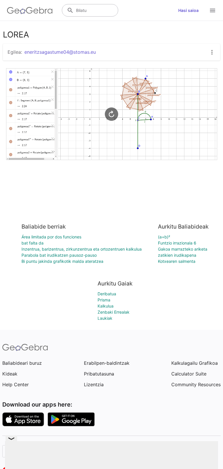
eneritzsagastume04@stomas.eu (60, 52)
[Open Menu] (212, 10)
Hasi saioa (188, 10)
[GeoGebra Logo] (30, 10)
